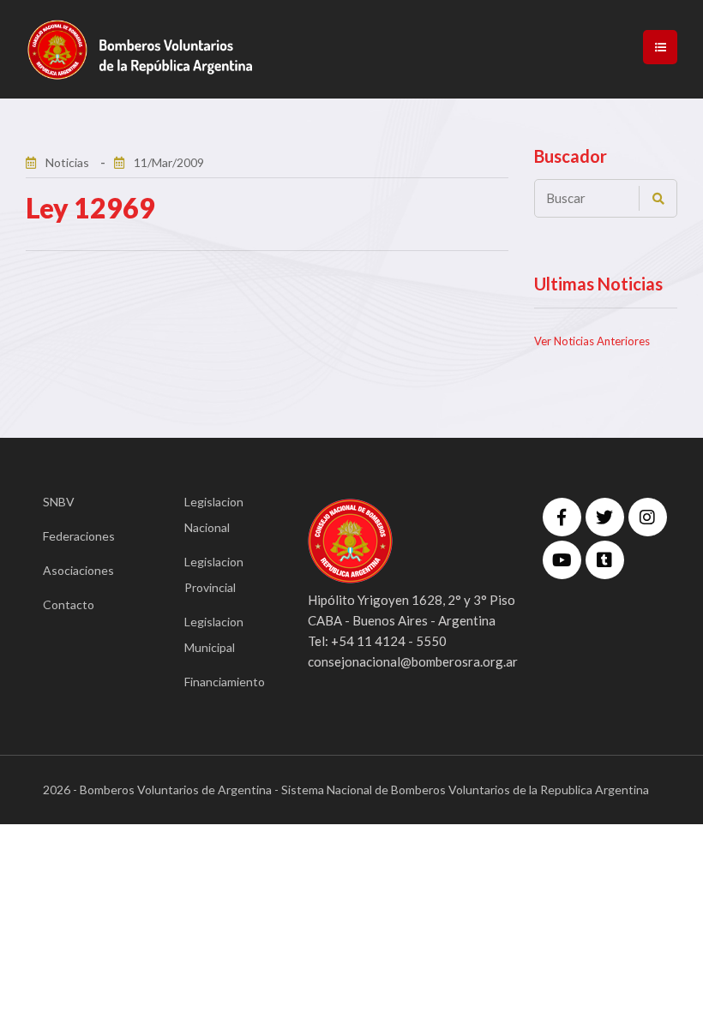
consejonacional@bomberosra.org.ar (413, 661)
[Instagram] (647, 517)
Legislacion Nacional (213, 514)
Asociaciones (78, 570)
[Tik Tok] (605, 560)
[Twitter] (605, 517)
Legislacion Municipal (213, 634)
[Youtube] (562, 560)
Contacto (68, 604)
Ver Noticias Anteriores (592, 341)
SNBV (59, 501)
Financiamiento (220, 681)
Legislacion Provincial (213, 574)
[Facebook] (562, 517)
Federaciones (79, 536)
